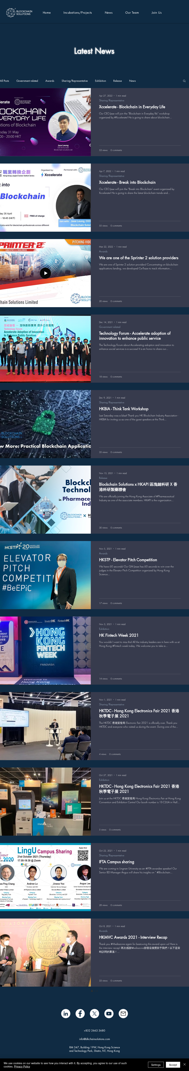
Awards (49, 80)
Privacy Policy (22, 1066)
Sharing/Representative (75, 80)
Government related (27, 80)
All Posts (4, 80)
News (132, 80)
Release (117, 80)
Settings (156, 1065)
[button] (184, 81)
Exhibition (100, 80)
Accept (173, 1065)
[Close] (184, 1064)
